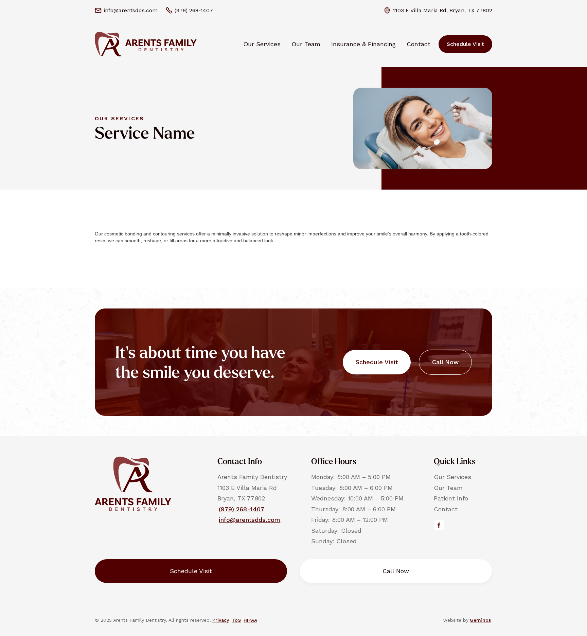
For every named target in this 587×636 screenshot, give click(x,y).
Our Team (305, 44)
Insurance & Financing (363, 44)
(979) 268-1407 (241, 509)
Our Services (262, 44)
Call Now (445, 362)
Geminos (480, 620)
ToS (236, 620)
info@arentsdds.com (249, 519)
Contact (418, 44)
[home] (146, 44)
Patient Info (451, 498)
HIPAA (250, 620)
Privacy (220, 620)
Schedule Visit (465, 44)
